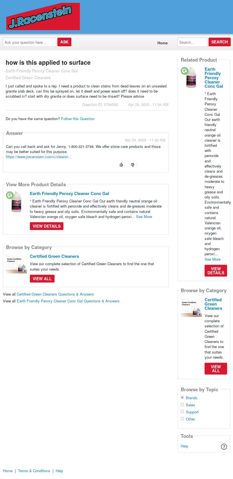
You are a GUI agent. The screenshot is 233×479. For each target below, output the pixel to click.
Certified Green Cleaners (54, 256)
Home (162, 42)
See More (144, 216)
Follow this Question (78, 118)
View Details (47, 226)
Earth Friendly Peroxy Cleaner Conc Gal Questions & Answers (68, 301)
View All (42, 278)
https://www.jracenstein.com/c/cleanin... (39, 156)
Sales (190, 405)
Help (184, 446)
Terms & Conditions (34, 470)
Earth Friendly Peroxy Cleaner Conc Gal (69, 193)
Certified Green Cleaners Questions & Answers (55, 294)
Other (190, 419)
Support (192, 412)
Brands (191, 398)
